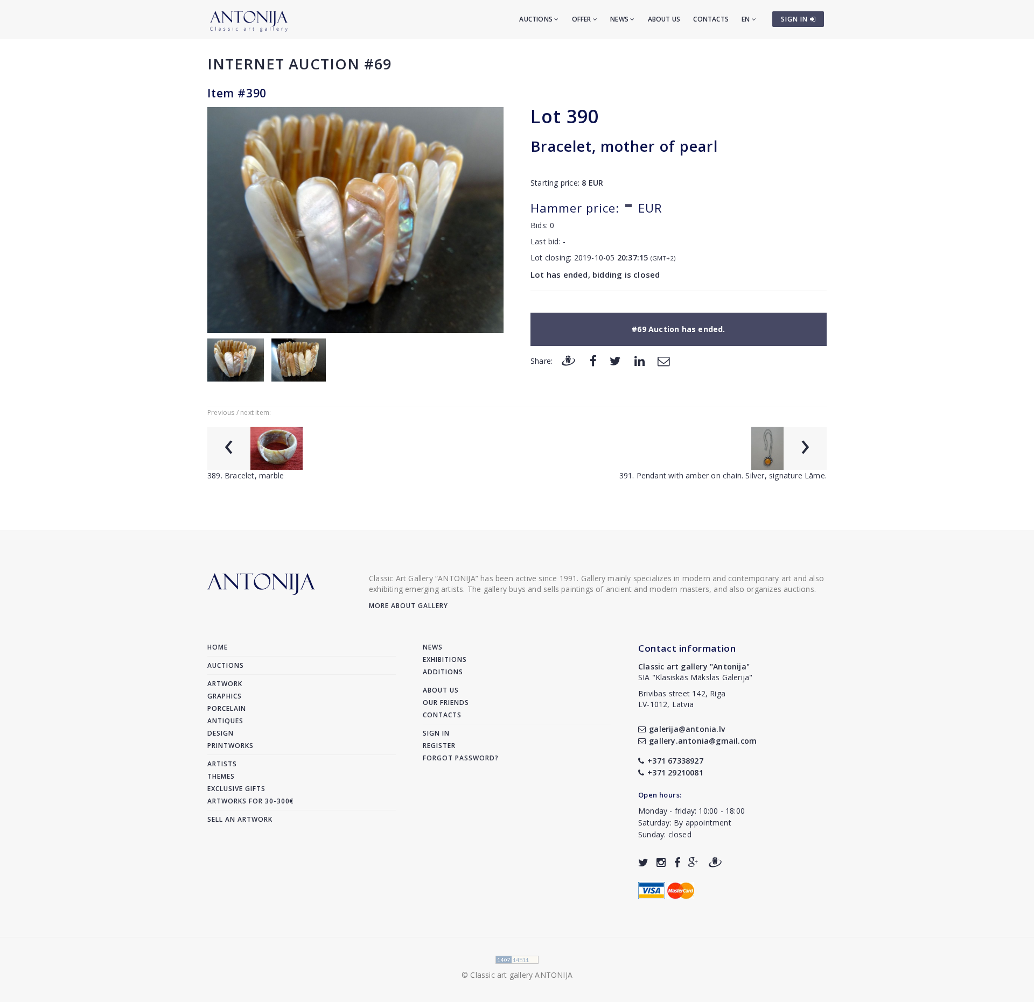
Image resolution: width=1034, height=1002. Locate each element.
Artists (222, 763)
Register (439, 745)
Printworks (230, 745)
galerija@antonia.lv (687, 729)
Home (217, 647)
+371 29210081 (675, 772)
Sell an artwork (240, 819)
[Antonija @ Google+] (693, 862)
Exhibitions (445, 659)
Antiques (225, 720)
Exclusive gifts (236, 788)
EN (747, 19)
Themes (221, 776)
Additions (443, 671)
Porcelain (226, 708)
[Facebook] (593, 360)
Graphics (224, 696)
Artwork (224, 683)
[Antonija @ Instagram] (661, 862)
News (620, 19)
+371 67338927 (675, 761)
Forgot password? (461, 758)
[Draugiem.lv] (568, 360)
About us (664, 19)
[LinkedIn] (639, 360)
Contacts (711, 19)
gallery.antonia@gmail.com (703, 741)
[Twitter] (615, 360)
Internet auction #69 (299, 64)
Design (220, 733)
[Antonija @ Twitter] (643, 862)
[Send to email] (663, 360)
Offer (582, 19)
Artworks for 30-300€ (250, 801)
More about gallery (408, 605)
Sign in (436, 733)
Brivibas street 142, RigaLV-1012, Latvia (681, 698)
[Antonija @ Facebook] (677, 862)
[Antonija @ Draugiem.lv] (715, 862)
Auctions (536, 19)
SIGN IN (795, 19)
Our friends (446, 702)
